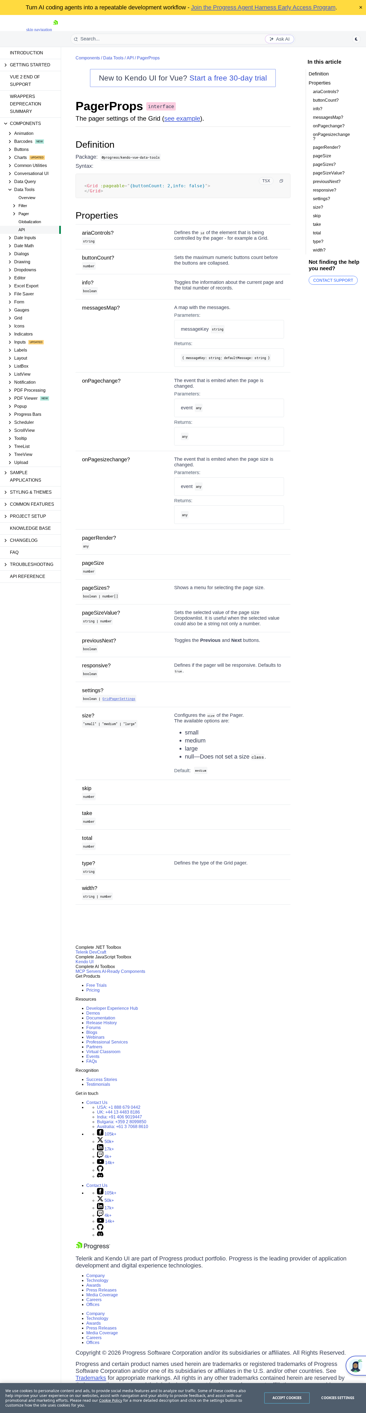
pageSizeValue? (101, 613)
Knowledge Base (30, 528)
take (87, 813)
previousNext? (99, 640)
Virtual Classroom (103, 1051)
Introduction (26, 53)
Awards (93, 1285)
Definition (95, 144)
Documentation (100, 1018)
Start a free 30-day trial (228, 78)
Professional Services (107, 1042)
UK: (118, 1112)
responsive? (96, 665)
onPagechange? (101, 381)
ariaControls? (98, 233)
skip (86, 788)
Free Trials (96, 985)
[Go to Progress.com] (93, 1248)
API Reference (27, 576)
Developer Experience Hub (112, 1008)
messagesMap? (101, 308)
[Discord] (100, 1176)
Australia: (122, 1126)
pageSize (93, 563)
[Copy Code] (281, 181)
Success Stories (101, 1079)
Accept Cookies (287, 1397)
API (21, 229)
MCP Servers (88, 971)
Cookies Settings (337, 1397)
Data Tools (113, 58)
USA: (118, 1107)
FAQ (14, 552)
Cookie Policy (110, 1400)
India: (119, 1117)
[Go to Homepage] (55, 29)
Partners (94, 1047)
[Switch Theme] (356, 39)
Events (92, 1056)
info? (88, 282)
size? (88, 715)
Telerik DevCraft (91, 952)
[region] (183, 1398)
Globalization (29, 221)
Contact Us (96, 1102)
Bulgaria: (121, 1121)
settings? (92, 690)
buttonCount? (98, 258)
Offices (92, 1304)
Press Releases (101, 1290)
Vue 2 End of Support (25, 81)
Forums (93, 1027)
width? (89, 888)
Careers (94, 1299)
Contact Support (333, 280)
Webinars (95, 1037)
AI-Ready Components (123, 971)
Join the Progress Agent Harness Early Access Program (263, 7)
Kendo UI (85, 961)
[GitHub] (100, 1170)
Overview (26, 197)
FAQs (91, 1061)
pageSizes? (96, 588)
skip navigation (39, 29)
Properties (97, 215)
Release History (101, 1022)
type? (88, 863)
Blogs (91, 1032)
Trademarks (91, 1377)
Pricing (93, 990)
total (87, 838)
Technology (97, 1280)
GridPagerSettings (118, 698)
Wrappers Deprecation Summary (25, 104)
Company (95, 1275)
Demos (93, 1013)
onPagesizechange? (106, 459)
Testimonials (98, 1084)
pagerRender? (99, 538)
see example (182, 118)
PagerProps (148, 58)
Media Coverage (102, 1295)
